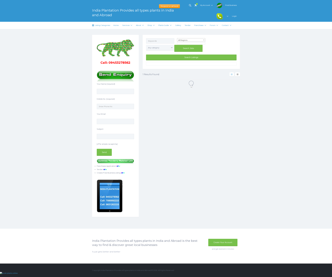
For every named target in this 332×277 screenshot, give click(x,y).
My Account (205, 5)
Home (116, 25)
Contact (225, 25)
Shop (149, 25)
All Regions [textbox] (182, 40)
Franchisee (198, 25)
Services (126, 25)
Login (234, 16)
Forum (212, 25)
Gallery (178, 25)
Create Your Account (222, 242)
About (138, 25)
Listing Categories (102, 25)
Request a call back (169, 6)
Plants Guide (163, 25)
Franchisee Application (106, 166)
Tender (188, 25)
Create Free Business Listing (109, 173)
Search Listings (191, 57)
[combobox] (191, 40)
